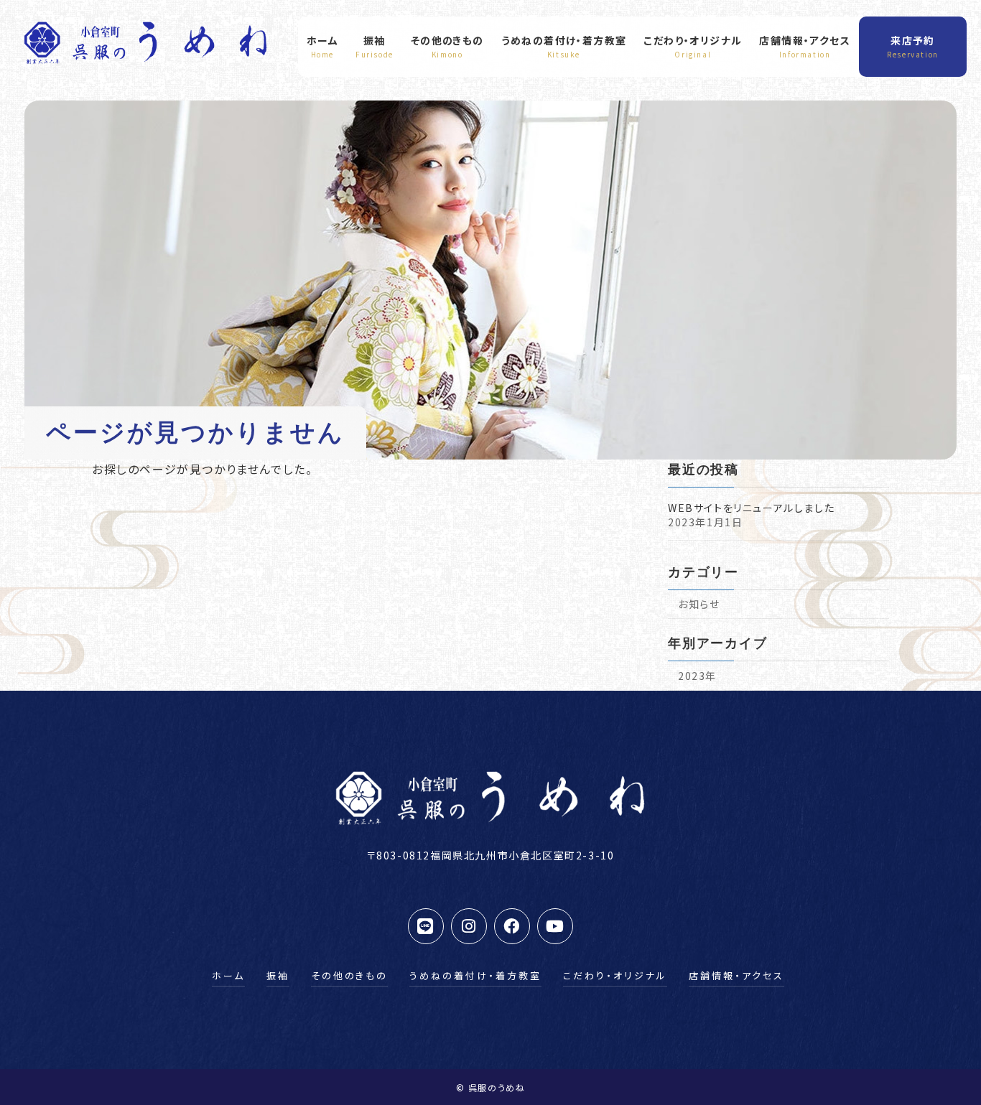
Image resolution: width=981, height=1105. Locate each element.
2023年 (697, 675)
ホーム (228, 975)
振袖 (277, 975)
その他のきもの (349, 975)
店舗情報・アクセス (736, 975)
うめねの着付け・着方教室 (475, 975)
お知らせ (699, 604)
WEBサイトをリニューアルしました (751, 507)
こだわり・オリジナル (615, 975)
